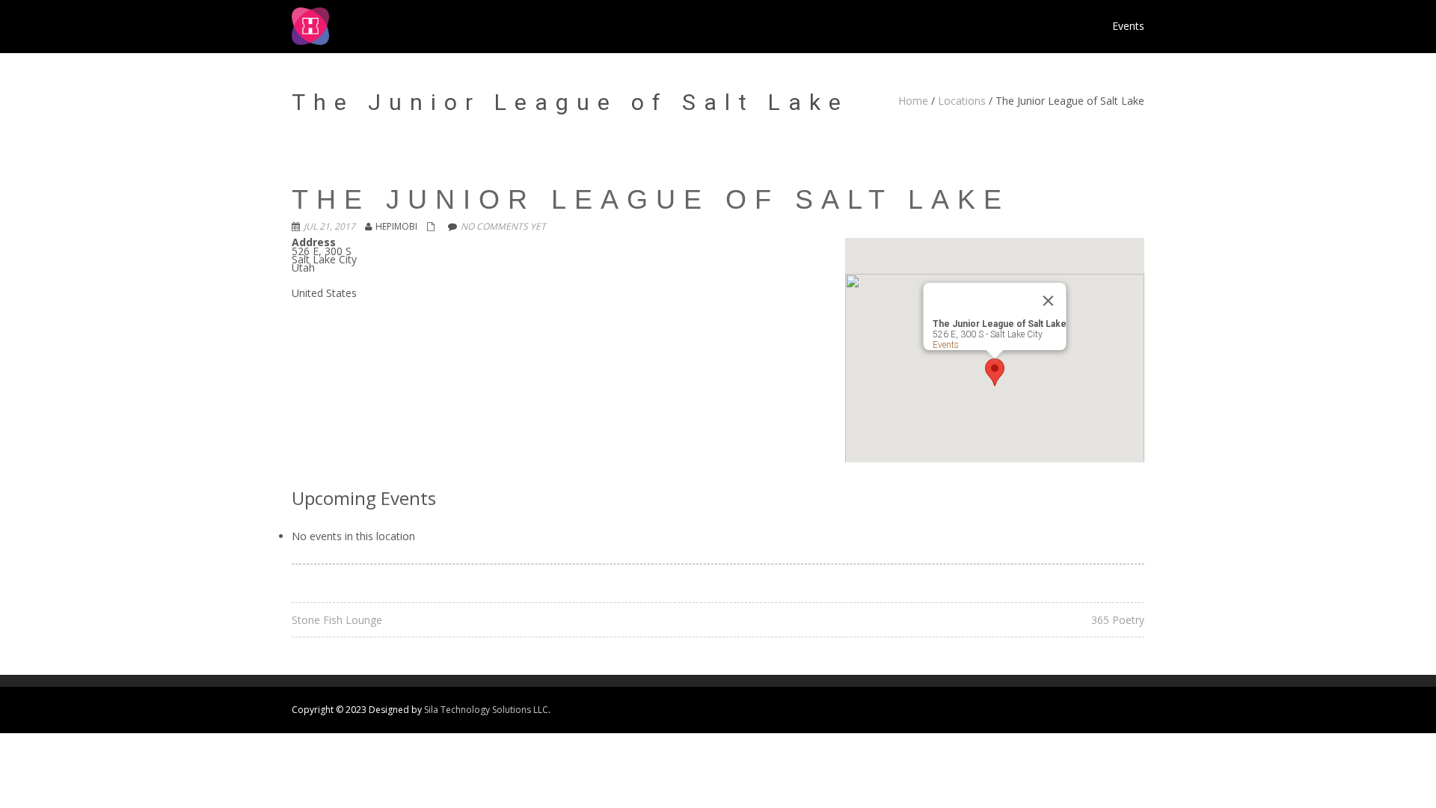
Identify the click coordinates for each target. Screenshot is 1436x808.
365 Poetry (1117, 620)
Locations (962, 101)
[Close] (1049, 301)
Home (913, 101)
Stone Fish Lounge (337, 620)
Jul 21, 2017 (329, 226)
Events (946, 345)
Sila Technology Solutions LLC (486, 709)
